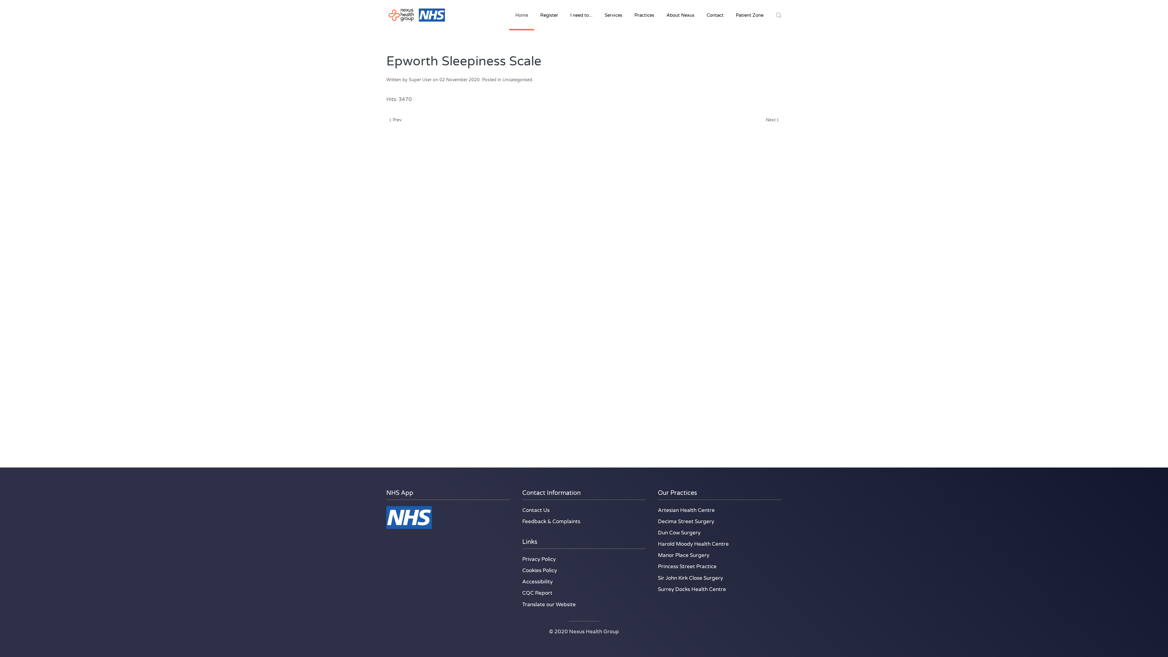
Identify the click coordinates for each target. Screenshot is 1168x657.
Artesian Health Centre (686, 510)
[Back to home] (416, 15)
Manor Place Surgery (683, 555)
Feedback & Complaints (551, 521)
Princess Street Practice (687, 566)
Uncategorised (517, 79)
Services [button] (613, 15)
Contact (715, 15)
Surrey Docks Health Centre (692, 589)
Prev (397, 120)
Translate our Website (549, 604)
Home (521, 15)
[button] (779, 15)
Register (549, 15)
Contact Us (536, 510)
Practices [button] (644, 15)
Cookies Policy (539, 570)
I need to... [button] (581, 15)
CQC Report (537, 593)
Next (771, 120)
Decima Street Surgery (686, 521)
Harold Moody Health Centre (693, 544)
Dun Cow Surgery (679, 533)
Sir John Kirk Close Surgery (690, 578)
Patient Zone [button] (749, 15)
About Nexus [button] (680, 15)
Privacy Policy (539, 559)
